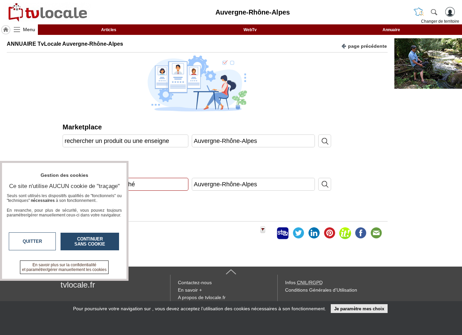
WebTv (250, 29)
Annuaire (391, 29)
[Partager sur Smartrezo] (283, 233)
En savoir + (190, 290)
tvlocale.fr (78, 284)
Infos (304, 282)
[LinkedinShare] (314, 233)
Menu (29, 29)
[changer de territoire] (419, 12)
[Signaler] (267, 233)
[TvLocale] (47, 12)
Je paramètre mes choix (359, 308)
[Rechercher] (434, 12)
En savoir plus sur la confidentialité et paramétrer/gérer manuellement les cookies (64, 267)
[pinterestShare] (329, 233)
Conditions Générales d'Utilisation (321, 290)
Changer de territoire (440, 21)
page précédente (367, 46)
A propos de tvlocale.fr (202, 297)
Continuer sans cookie (89, 241)
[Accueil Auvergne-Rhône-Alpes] (5, 30)
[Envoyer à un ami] (376, 233)
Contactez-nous (195, 282)
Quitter (32, 241)
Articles (108, 29)
